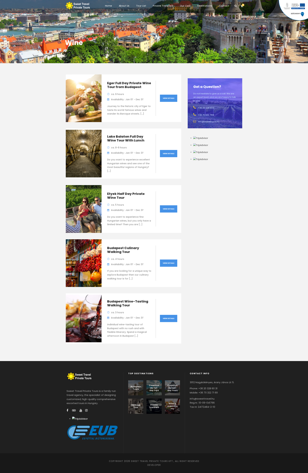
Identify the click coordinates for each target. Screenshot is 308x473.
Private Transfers (163, 5)
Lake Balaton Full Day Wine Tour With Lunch (125, 138)
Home (108, 5)
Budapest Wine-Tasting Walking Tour (127, 303)
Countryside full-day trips (154, 388)
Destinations (204, 5)
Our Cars (185, 5)
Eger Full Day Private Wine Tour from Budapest (129, 85)
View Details (168, 98)
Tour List (141, 5)
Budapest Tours (136, 388)
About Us (124, 5)
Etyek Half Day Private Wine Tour (126, 196)
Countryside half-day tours (172, 388)
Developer (154, 465)
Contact (224, 5)
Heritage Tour (135, 406)
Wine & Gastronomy (172, 406)
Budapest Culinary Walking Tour (123, 250)
